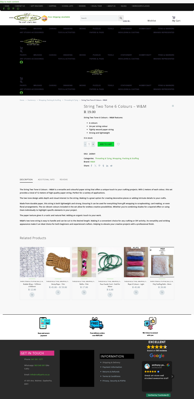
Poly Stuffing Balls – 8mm (162, 284)
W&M (92, 161)
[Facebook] (4, 9)
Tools (111, 28)
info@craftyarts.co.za (39, 374)
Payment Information (112, 367)
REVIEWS (82, 6)
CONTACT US (20, 6)
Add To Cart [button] (32, 294)
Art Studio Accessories (32, 32)
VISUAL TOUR (96, 6)
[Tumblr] (103, 165)
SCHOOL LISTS (67, 6)
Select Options (58, 292)
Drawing (67, 28)
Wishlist (152, 20)
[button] (21, 51)
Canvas (52, 28)
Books (82, 28)
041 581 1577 (37, 359)
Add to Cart (106, 144)
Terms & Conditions (111, 376)
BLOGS (124, 6)
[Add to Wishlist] (118, 144)
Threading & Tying (71, 100)
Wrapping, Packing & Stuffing (50, 100)
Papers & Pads (96, 32)
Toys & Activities (66, 32)
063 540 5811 (40, 365)
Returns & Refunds (111, 371)
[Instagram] (9, 9)
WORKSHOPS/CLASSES (141, 6)
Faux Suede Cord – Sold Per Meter (110, 285)
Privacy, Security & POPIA (114, 380)
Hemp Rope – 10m (58, 284)
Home (22, 100)
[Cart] (173, 17)
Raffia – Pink (84, 284)
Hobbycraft (145, 28)
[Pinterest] (99, 165)
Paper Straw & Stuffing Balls (30, 281)
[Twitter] (95, 165)
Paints (23, 28)
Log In (126, 21)
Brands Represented (163, 32)
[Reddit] (111, 165)
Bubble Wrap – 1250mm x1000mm (32, 285)
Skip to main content (9, 1)
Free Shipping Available (59, 17)
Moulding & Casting (128, 32)
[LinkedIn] (107, 165)
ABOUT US (111, 6)
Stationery (126, 28)
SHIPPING (52, 6)
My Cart (176, 20)
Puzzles (97, 28)
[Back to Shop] (173, 106)
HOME (7, 6)
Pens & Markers (166, 28)
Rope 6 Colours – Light (136, 284)
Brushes (38, 28)
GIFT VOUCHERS (37, 6)
